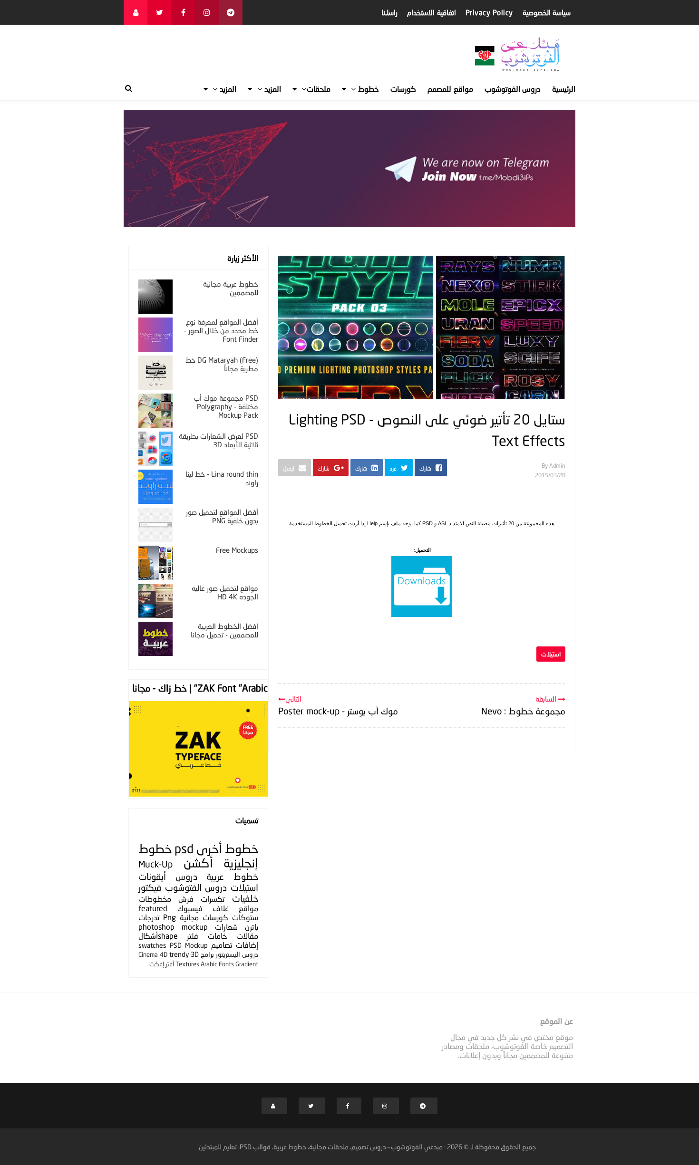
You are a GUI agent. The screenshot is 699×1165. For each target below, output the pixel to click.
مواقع (248, 908)
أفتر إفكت (161, 964)
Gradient (246, 964)
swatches (152, 945)
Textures (187, 964)
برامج (207, 954)
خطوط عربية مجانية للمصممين (230, 288)
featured (152, 908)
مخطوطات (154, 898)
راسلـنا (389, 12)
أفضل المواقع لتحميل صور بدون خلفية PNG (222, 516)
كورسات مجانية (204, 917)
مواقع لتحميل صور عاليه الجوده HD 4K (225, 592)
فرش (186, 898)
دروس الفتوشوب (196, 887)
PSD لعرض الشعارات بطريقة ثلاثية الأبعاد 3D (218, 440)
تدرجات (148, 917)
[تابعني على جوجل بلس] (231, 12)
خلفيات (245, 898)
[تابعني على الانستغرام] (207, 12)
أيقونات (152, 876)
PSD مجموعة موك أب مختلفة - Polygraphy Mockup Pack (226, 406)
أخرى (209, 848)
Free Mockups (237, 550)
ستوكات (245, 917)
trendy (179, 954)
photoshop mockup (173, 926)
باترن (251, 926)
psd (184, 848)
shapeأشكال (158, 935)
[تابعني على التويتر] (159, 12)
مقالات (247, 935)
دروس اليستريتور (237, 954)
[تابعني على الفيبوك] (183, 12)
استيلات (551, 654)
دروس (186, 876)
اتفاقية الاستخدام (431, 12)
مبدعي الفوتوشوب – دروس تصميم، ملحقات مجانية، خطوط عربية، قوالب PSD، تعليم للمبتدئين (321, 1147)
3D (195, 954)
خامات (217, 935)
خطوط (241, 848)
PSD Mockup (189, 945)
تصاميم (221, 944)
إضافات (247, 944)
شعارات (226, 926)
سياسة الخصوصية (547, 12)
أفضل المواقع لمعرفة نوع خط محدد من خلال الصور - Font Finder (221, 330)
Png (169, 917)
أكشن (198, 863)
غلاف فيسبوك (203, 908)
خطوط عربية (232, 876)
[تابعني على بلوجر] (135, 12)
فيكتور (149, 887)
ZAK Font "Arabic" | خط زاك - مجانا (200, 687)
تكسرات (212, 898)
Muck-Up (155, 863)
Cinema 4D (152, 954)
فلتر (192, 935)
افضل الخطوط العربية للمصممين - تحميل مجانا (224, 630)
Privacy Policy (489, 12)
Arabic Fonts (217, 964)
